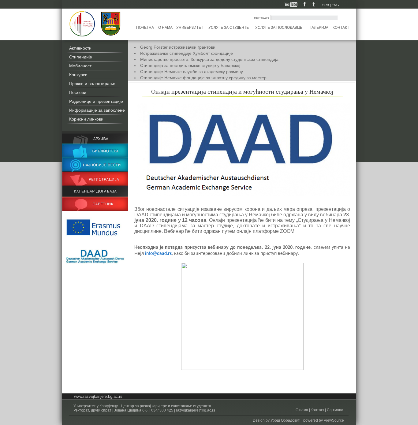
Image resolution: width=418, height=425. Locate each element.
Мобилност (80, 65)
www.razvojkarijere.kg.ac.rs (98, 396)
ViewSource (334, 420)
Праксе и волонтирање (92, 83)
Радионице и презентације (96, 101)
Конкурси (78, 74)
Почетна (145, 27)
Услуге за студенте (228, 27)
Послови (77, 92)
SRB (325, 5)
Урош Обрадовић (285, 420)
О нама (165, 27)
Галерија (319, 27)
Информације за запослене (97, 110)
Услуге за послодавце (278, 27)
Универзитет (189, 27)
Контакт (341, 27)
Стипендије (80, 56)
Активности (80, 48)
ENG (335, 5)
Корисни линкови (86, 119)
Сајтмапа (334, 410)
